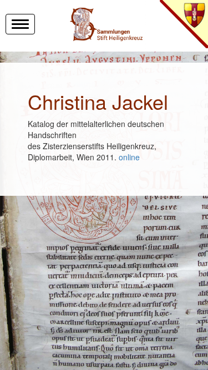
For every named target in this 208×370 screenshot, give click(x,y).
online (129, 157)
